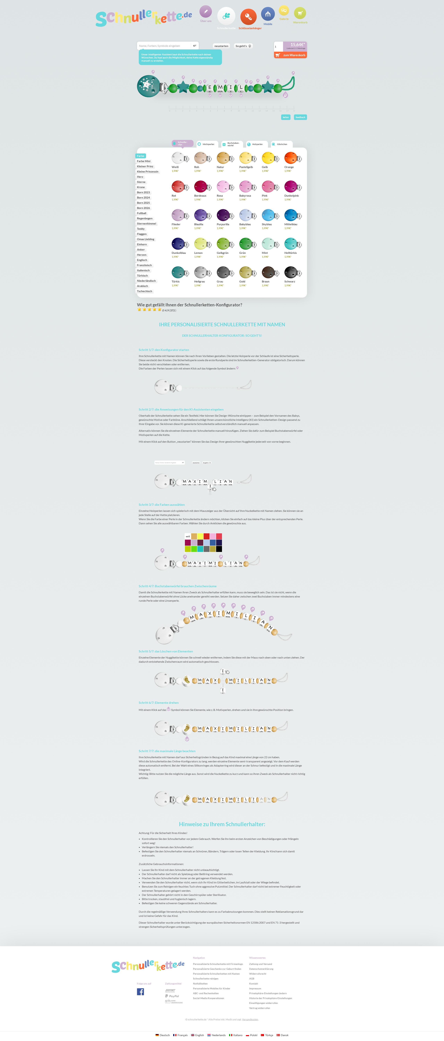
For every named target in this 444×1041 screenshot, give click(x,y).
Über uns (205, 20)
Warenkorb (300, 22)
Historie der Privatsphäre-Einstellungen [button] (270, 998)
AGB (251, 978)
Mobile (268, 23)
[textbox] (164, 46)
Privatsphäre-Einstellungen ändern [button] (268, 993)
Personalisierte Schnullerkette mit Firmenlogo (218, 963)
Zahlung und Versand (260, 963)
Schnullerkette (226, 27)
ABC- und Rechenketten (206, 993)
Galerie (284, 18)
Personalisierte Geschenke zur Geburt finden (217, 968)
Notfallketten (200, 983)
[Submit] (194, 46)
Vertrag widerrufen (259, 1007)
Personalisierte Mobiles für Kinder (211, 988)
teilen (286, 117)
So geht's (241, 46)
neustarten (221, 46)
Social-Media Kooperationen (208, 998)
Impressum (255, 988)
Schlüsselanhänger (249, 27)
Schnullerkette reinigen (205, 978)
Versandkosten (250, 1019)
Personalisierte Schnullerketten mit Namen (216, 973)
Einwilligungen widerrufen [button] (263, 1002)
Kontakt (253, 983)
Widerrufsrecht (257, 973)
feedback (300, 117)
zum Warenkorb (294, 55)
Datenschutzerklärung (261, 968)
